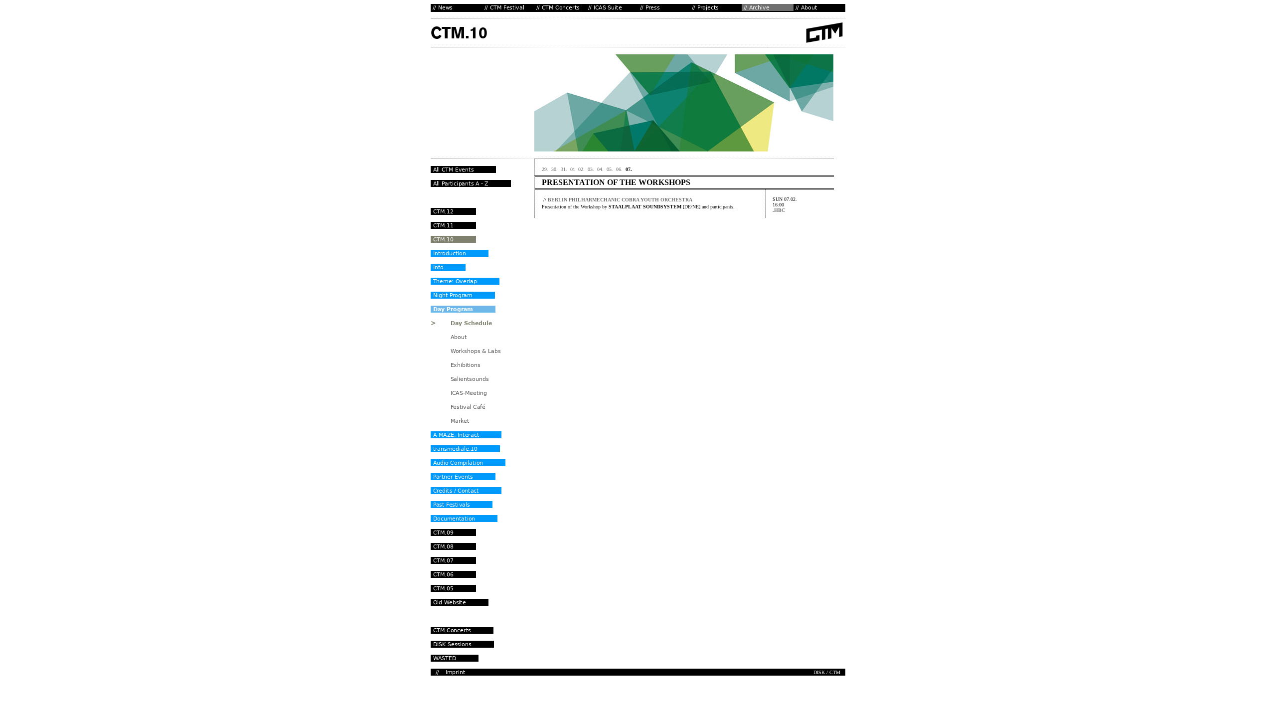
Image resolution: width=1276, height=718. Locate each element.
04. (600, 169)
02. (581, 169)
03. (591, 169)
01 (572, 169)
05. (610, 169)
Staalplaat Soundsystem (645, 206)
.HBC (779, 210)
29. (545, 169)
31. (564, 169)
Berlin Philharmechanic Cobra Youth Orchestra (620, 199)
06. (619, 169)
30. (554, 169)
